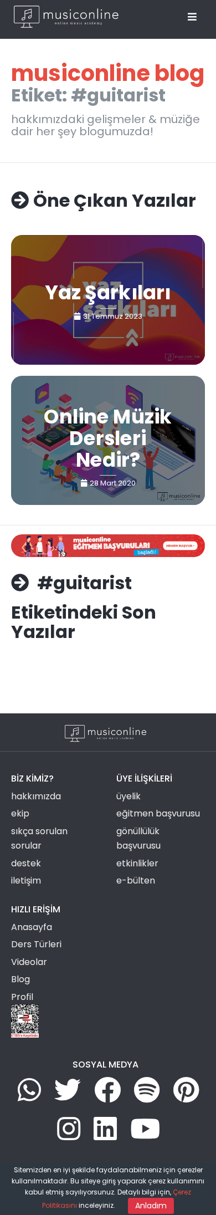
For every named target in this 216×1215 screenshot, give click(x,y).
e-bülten (135, 880)
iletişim (26, 880)
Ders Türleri (36, 944)
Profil (22, 997)
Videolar (29, 962)
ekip (20, 813)
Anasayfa (31, 927)
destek (26, 863)
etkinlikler (137, 863)
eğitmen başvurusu (158, 813)
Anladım (151, 1205)
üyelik (128, 796)
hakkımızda (36, 796)
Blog (20, 979)
